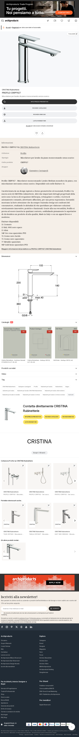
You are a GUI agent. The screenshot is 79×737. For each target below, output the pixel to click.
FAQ (2, 649)
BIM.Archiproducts (45, 666)
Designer (42, 646)
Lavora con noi (5, 655)
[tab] (7, 636)
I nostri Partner (5, 646)
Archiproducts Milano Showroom (11, 658)
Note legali (4, 714)
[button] (72, 33)
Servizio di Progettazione (9, 688)
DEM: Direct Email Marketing (48, 691)
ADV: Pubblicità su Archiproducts (50, 694)
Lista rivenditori (39, 121)
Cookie (36, 734)
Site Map (75, 734)
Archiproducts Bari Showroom (10, 661)
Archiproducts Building (47, 669)
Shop (2, 694)
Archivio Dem (44, 661)
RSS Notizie (59, 734)
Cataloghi (7, 322)
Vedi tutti (70, 394)
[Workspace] (55, 21)
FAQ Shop (4, 717)
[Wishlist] (62, 21)
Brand (41, 643)
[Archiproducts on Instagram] (7, 627)
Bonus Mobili (5, 700)
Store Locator (5, 697)
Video (4, 374)
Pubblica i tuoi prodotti (46, 685)
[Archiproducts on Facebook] (3, 627)
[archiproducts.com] (11, 20)
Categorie (43, 640)
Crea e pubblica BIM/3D (47, 688)
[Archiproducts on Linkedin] (31, 627)
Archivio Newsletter (46, 658)
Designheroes (44, 672)
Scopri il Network (6, 643)
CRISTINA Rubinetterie (10, 90)
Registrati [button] (15, 27)
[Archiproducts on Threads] (21, 627)
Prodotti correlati (9, 368)
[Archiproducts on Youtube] (26, 627)
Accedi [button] (8, 27)
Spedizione (4, 703)
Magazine (43, 649)
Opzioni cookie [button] (28, 734)
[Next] (75, 481)
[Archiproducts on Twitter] (16, 627)
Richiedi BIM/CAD (39, 114)
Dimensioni (6, 256)
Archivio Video (44, 663)
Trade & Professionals (8, 691)
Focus (41, 655)
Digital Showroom (45, 705)
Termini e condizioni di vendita (10, 711)
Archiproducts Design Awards (10, 663)
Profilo (23, 153)
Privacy (21, 734)
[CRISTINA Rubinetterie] (39, 445)
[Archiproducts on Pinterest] (11, 627)
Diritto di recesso (6, 709)
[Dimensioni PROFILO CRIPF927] (39, 290)
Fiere (41, 652)
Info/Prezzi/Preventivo (39, 101)
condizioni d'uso (23, 618)
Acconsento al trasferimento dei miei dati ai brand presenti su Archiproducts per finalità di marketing (27, 613)
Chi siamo (4, 640)
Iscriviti (56, 608)
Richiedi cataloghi (39, 108)
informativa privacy (35, 618)
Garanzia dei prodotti (7, 706)
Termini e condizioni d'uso (47, 734)
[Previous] (4, 481)
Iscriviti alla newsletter (8, 666)
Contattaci (4, 652)
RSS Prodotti (67, 734)
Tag (3, 380)
